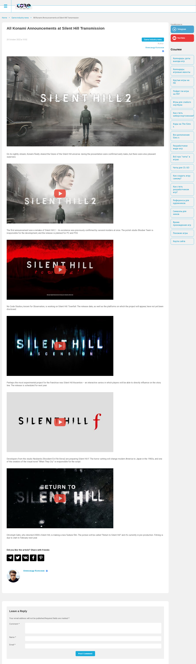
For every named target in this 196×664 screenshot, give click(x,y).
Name (12, 637)
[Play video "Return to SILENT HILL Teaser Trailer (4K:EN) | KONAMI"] (60, 498)
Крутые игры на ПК (181, 81)
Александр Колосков (154, 47)
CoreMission (23, 6)
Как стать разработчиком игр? (181, 189)
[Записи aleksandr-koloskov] (13, 575)
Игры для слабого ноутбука (182, 103)
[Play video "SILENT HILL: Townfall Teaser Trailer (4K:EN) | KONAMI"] (60, 270)
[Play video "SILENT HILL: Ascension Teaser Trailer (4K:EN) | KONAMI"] (60, 346)
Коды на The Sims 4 (182, 125)
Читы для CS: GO (181, 167)
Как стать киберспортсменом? (183, 114)
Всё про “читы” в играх (181, 158)
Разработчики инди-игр (180, 147)
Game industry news (153, 39)
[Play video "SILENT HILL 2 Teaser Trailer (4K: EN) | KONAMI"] (60, 194)
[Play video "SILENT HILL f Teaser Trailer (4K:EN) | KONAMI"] (60, 422)
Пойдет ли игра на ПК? (181, 92)
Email (12, 645)
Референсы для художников (181, 201)
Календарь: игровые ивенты (181, 70)
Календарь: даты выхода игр (181, 59)
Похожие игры (180, 233)
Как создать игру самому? (181, 177)
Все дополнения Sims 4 (181, 136)
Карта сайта (179, 241)
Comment (14, 624)
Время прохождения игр (182, 223)
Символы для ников (179, 212)
